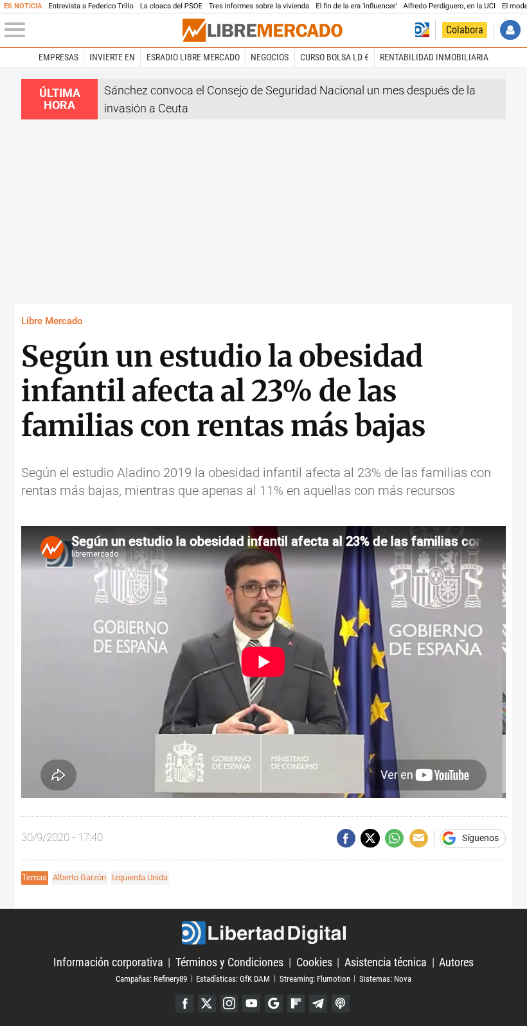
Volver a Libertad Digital (422, 30)
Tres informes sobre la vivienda (259, 6)
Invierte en (112, 57)
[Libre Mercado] (262, 30)
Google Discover (274, 1004)
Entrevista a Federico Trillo (90, 6)
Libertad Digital (263, 933)
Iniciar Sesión (510, 30)
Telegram (318, 1004)
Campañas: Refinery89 (151, 978)
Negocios (270, 57)
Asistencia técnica (385, 962)
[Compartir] (346, 838)
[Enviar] (394, 838)
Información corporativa (108, 962)
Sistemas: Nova (385, 978)
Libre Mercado (51, 321)
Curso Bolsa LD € (334, 57)
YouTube (251, 1004)
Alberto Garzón (79, 877)
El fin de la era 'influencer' (356, 6)
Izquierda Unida (140, 877)
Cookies (314, 962)
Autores (456, 962)
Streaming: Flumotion (315, 978)
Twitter (207, 1004)
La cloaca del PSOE (171, 6)
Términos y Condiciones (229, 962)
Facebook (184, 1004)
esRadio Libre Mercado (193, 57)
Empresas (58, 57)
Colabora (464, 30)
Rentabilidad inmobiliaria (434, 57)
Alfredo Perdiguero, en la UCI (450, 6)
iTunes (341, 1004)
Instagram (229, 1004)
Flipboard (296, 1004)
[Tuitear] (370, 838)
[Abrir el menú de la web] (92, 30)
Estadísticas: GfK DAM (233, 978)
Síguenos (480, 838)
